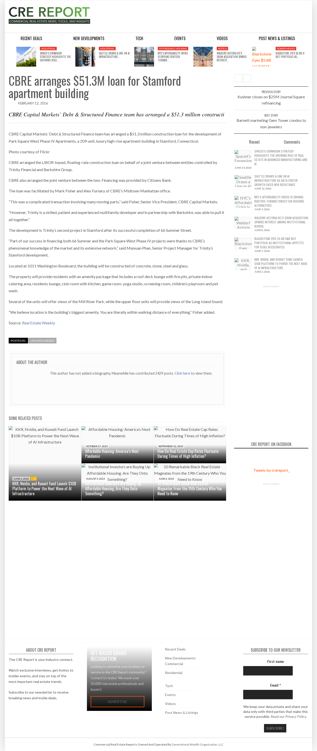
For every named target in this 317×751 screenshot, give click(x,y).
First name (275, 661)
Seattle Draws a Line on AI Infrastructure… (114, 55)
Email (275, 685)
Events (170, 695)
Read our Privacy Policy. (289, 716)
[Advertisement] (204, 15)
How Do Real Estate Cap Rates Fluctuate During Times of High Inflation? (188, 453)
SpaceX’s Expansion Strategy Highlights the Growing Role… (55, 56)
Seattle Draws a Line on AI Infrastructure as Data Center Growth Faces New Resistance (276, 180)
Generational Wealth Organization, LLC (197, 744)
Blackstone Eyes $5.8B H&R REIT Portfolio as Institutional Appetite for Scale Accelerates (279, 242)
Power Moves (286, 48)
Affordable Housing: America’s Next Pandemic (112, 453)
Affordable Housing (173, 48)
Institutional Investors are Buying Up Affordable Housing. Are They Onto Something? (113, 488)
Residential (173, 673)
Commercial (174, 664)
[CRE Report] (61, 15)
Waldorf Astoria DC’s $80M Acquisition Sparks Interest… (231, 56)
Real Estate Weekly (38, 322)
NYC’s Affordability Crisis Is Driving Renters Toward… (173, 56)
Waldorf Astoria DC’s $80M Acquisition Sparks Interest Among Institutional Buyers (281, 222)
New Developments (180, 658)
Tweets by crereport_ (271, 470)
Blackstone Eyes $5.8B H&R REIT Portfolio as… (292, 55)
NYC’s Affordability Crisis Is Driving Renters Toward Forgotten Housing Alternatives (279, 201)
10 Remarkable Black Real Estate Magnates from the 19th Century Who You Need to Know (190, 488)
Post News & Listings (181, 712)
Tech (169, 686)
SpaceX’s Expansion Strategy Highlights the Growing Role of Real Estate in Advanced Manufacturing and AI (280, 157)
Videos (170, 703)
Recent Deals (175, 649)
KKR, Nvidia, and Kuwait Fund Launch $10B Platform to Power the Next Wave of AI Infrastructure (44, 488)
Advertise (117, 701)
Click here (183, 373)
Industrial (48, 48)
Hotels (222, 48)
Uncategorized (42, 340)
